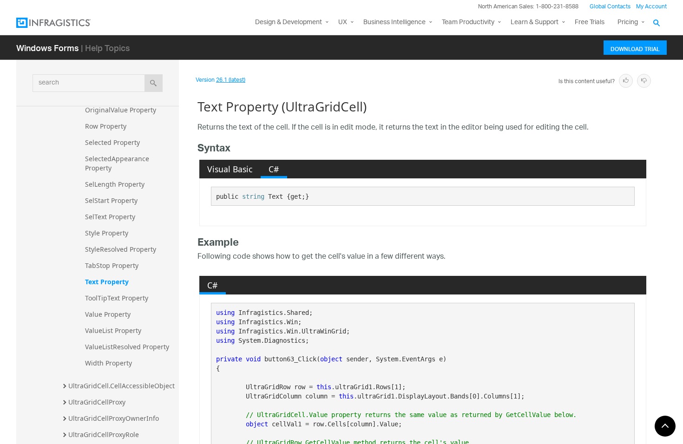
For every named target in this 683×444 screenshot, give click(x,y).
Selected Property (112, 142)
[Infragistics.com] (62, 23)
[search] (153, 83)
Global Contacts (610, 6)
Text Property (107, 281)
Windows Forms (47, 47)
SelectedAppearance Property (118, 163)
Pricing (627, 22)
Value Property (108, 314)
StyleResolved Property (120, 249)
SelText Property (110, 216)
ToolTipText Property (116, 298)
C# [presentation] (274, 169)
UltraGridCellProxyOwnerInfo (113, 418)
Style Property (106, 233)
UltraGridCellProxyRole (103, 434)
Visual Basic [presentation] (229, 169)
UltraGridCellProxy (96, 402)
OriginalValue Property (120, 109)
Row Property (105, 126)
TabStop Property (111, 265)
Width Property (108, 363)
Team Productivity (468, 22)
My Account (651, 6)
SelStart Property (111, 200)
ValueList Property (113, 330)
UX (342, 22)
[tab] (230, 169)
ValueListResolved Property (127, 346)
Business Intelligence (394, 22)
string (253, 196)
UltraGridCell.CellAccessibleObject (121, 385)
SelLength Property (114, 184)
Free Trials (589, 22)
